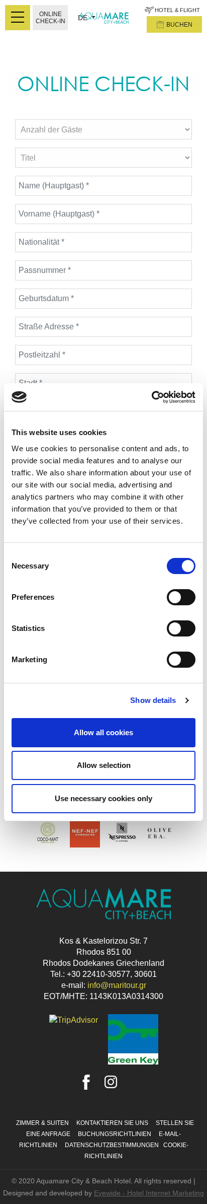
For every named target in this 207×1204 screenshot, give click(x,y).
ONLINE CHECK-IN (50, 18)
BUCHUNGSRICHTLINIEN (115, 1134)
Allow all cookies (103, 732)
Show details (153, 700)
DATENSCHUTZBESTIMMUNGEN (112, 1145)
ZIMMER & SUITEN (43, 1122)
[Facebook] (86, 1081)
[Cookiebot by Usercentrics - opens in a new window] (151, 397)
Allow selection (104, 765)
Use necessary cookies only (103, 798)
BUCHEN (179, 24)
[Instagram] (111, 1081)
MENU (17, 17)
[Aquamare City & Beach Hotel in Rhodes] (103, 17)
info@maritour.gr (116, 985)
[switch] (181, 597)
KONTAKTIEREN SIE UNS (113, 1122)
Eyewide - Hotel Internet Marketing (149, 1193)
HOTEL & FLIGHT (177, 10)
